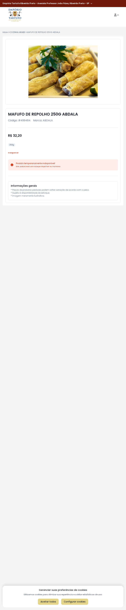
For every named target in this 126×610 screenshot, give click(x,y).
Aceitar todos (48, 601)
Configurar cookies (74, 601)
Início (5, 32)
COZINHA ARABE (17, 32)
